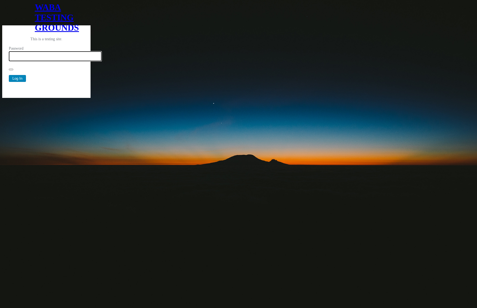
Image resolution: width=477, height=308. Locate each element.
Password (16, 48)
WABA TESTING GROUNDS (46, 13)
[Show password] (11, 69)
